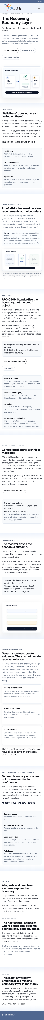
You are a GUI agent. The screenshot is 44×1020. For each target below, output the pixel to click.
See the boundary (10, 50)
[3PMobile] (12, 8)
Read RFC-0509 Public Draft (14, 361)
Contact (39, 1)
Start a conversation (11, 57)
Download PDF (9, 368)
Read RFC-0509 (28, 50)
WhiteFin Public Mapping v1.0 (14, 490)
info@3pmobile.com (16, 1004)
